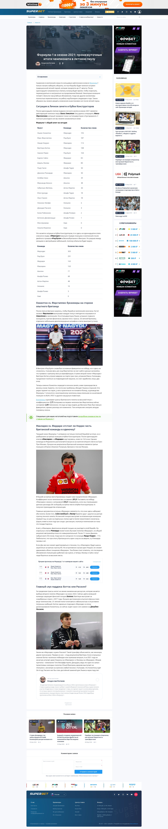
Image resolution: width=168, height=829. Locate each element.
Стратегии (72, 17)
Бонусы (97, 12)
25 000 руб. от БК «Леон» (104, 805)
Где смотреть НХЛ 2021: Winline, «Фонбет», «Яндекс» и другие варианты (126, 133)
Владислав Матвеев (48, 63)
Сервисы (41, 17)
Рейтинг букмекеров (54, 12)
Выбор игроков (57, 808)
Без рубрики (119, 99)
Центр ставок (78, 12)
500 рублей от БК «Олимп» (105, 811)
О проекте (34, 808)
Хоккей (77, 811)
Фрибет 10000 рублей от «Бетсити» (104, 815)
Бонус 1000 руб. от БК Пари (105, 808)
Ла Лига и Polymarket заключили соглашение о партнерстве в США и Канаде (127, 190)
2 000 (134, 247)
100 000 (133, 241)
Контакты (34, 805)
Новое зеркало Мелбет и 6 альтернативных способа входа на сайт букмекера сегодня (127, 105)
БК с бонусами (57, 815)
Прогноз (94, 567)
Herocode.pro (134, 823)
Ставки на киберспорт (86, 17)
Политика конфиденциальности (37, 812)
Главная (29, 22)
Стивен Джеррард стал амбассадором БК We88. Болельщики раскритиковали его (41, 737)
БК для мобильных (58, 811)
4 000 (134, 264)
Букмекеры (40, 400)
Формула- (93, 83)
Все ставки (78, 815)
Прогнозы (67, 12)
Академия (89, 12)
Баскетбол (78, 808)
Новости (100, 17)
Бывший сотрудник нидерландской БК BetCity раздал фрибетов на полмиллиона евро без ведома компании (69, 738)
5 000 (134, 229)
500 (133, 258)
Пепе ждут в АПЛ (121, 216)
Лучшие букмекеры (58, 805)
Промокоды (52, 17)
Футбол (77, 805)
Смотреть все (97, 561)
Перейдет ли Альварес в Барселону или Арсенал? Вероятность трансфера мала (96, 737)
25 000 (134, 235)
